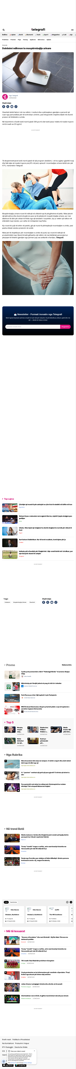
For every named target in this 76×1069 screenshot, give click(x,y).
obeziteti (32, 602)
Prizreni (13, 40)
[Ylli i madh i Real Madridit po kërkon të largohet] (12, 964)
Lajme (13, 35)
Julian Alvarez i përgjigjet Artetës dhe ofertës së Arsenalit (41, 984)
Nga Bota (22, 507)
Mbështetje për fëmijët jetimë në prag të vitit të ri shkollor (41, 683)
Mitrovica (41, 40)
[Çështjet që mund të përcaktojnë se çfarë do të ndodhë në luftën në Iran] (10, 508)
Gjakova (33, 40)
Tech (38, 35)
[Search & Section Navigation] (72, 29)
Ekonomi (30, 35)
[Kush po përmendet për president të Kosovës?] (33, 741)
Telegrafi (15, 96)
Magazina (56, 35)
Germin (5, 1055)
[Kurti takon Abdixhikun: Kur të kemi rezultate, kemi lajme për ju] (10, 543)
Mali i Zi (23, 840)
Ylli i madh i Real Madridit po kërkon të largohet (37, 961)
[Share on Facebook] (3, 106)
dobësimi (7, 602)
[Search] (3, 29)
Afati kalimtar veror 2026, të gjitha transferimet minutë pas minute (44, 996)
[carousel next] (71, 902)
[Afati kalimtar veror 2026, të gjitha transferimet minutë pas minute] (12, 999)
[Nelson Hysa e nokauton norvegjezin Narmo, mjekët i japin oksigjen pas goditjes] (10, 519)
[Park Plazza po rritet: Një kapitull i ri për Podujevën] (12, 698)
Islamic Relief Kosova (30, 686)
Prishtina (5, 40)
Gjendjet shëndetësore (28, 765)
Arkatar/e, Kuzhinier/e (34, 914)
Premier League (26, 987)
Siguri (20, 533)
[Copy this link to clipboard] (15, 106)
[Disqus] (38, 637)
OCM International (29, 698)
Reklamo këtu (67, 665)
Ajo (71, 35)
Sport (46, 35)
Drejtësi (23, 977)
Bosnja (23, 863)
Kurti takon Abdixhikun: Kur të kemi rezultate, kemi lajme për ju (42, 540)
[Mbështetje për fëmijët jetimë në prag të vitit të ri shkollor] (12, 686)
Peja (19, 40)
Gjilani (49, 40)
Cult (64, 35)
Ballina (4, 35)
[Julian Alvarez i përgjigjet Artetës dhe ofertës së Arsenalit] (12, 987)
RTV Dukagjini (7, 1047)
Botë (21, 35)
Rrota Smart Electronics (31, 711)
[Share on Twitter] (7, 106)
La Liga (23, 963)
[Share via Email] (11, 106)
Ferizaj (25, 40)
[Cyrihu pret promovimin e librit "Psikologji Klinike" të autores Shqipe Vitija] (12, 675)
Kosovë (23, 942)
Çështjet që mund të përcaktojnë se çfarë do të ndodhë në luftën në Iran (45, 504)
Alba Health (27, 676)
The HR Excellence (55, 914)
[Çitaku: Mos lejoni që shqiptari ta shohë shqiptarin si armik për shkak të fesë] (10, 531)
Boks (20, 521)
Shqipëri (21, 556)
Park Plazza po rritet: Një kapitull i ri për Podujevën (39, 695)
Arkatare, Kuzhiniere (12, 914)
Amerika (23, 851)
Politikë (21, 542)
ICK (3, 1051)
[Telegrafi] (38, 29)
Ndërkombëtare (26, 998)
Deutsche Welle (21, 1047)
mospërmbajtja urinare (19, 602)
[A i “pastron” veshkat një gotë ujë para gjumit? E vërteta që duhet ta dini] (12, 776)
